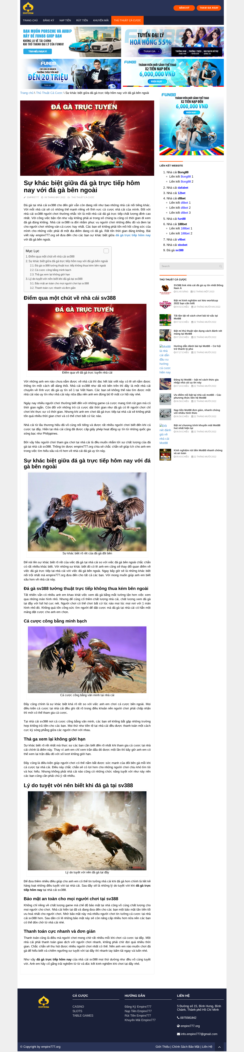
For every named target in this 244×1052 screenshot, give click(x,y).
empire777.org (50, 1046)
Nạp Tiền (65, 20)
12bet (181, 193)
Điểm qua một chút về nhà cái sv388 (51, 256)
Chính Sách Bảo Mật (186, 1046)
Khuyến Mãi (101, 20)
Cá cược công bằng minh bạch (53, 269)
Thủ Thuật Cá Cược (127, 20)
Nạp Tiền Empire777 (138, 1011)
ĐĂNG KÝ (184, 7)
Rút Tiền (82, 20)
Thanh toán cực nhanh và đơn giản (55, 287)
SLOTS (77, 1011)
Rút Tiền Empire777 (138, 1015)
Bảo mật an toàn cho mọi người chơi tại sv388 (62, 283)
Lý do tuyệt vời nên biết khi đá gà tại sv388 (56, 278)
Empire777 (33, 197)
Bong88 (186, 176)
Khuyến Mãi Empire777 (140, 1020)
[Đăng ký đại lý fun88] (70, 42)
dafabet (183, 187)
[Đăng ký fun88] (192, 123)
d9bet (184, 202)
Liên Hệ (207, 1046)
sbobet (182, 245)
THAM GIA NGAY (209, 7)
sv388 (179, 250)
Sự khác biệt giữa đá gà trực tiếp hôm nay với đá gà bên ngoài (68, 261)
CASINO (78, 1006)
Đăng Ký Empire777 (138, 1006)
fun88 (182, 218)
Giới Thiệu (163, 1046)
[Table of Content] (106, 251)
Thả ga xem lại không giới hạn (52, 274)
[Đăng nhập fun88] (173, 74)
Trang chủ (30, 20)
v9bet (181, 239)
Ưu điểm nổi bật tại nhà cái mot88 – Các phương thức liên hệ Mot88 (197, 396)
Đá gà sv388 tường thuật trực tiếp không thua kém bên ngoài (70, 265)
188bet (185, 228)
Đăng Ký (48, 20)
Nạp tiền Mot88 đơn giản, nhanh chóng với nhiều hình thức (197, 411)
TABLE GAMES (83, 1015)
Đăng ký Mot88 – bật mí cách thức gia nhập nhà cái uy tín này (196, 381)
